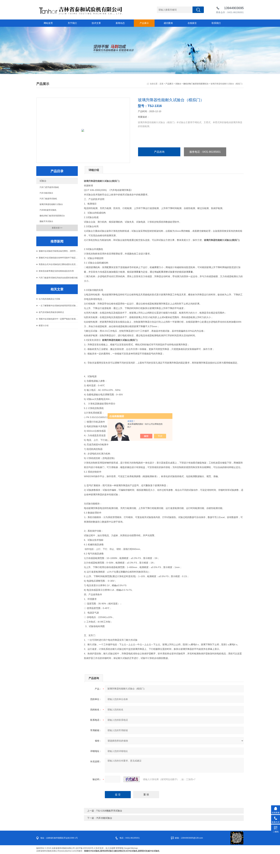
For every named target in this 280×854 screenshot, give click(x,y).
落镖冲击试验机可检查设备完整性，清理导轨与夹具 (58, 251)
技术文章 (96, 23)
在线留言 (192, 23)
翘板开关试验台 (46, 221)
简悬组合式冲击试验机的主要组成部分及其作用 (58, 264)
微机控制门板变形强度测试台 (196, 84)
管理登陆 (119, 848)
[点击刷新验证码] (131, 779)
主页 (161, 84)
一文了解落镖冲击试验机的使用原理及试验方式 (58, 305)
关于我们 (72, 23)
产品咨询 (159, 151)
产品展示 (144, 23)
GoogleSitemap (131, 848)
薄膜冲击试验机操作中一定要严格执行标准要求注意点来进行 (58, 319)
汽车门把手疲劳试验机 (49, 187)
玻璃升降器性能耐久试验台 (51, 204)
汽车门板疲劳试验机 (48, 199)
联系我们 (216, 23)
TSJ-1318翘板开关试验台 (109, 810)
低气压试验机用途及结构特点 (51, 312)
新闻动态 (120, 23)
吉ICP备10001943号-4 (85, 848)
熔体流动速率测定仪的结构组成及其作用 (56, 271)
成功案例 (168, 23)
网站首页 (48, 23)
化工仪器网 (110, 848)
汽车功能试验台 (46, 193)
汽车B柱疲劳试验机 (48, 210)
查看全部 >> (57, 228)
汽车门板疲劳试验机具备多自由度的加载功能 (58, 278)
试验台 (178, 84)
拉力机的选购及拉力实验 (49, 299)
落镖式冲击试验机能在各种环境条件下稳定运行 (58, 258)
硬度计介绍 (43, 325)
